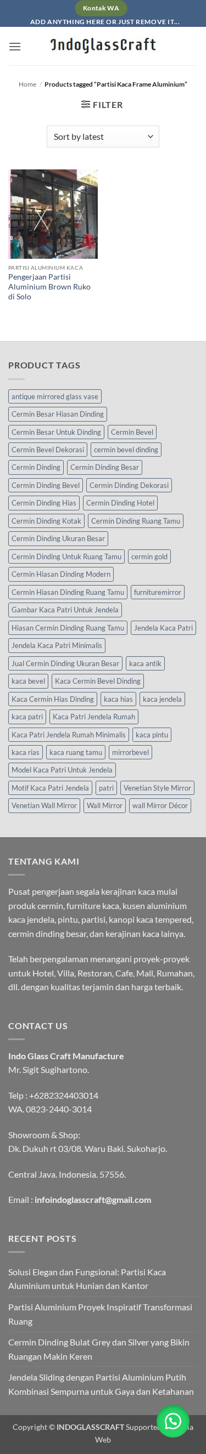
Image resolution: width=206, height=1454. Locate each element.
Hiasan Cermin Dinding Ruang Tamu (68, 627)
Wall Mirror (105, 805)
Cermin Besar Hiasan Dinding (58, 414)
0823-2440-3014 (59, 1109)
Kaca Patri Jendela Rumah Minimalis (69, 734)
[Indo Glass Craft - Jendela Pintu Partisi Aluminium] (103, 46)
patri (106, 787)
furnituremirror (157, 592)
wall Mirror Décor (160, 805)
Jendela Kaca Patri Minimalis (57, 645)
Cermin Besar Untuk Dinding (56, 432)
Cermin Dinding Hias (44, 502)
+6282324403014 (63, 1095)
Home (27, 84)
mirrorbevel (130, 752)
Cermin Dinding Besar (104, 467)
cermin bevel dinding (126, 449)
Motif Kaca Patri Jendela (50, 787)
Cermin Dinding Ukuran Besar (58, 538)
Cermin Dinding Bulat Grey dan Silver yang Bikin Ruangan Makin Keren (99, 1349)
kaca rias (26, 752)
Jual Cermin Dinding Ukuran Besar (65, 663)
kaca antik (145, 663)
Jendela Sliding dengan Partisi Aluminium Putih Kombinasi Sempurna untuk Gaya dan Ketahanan (101, 1384)
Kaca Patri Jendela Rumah (94, 716)
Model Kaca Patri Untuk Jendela (62, 769)
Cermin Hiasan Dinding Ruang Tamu (68, 592)
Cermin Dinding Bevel (46, 485)
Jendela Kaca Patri (163, 627)
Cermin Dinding (36, 467)
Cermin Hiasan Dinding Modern (61, 574)
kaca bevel (28, 681)
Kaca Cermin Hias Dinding (53, 699)
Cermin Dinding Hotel (120, 502)
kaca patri (27, 716)
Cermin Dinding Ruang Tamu (135, 520)
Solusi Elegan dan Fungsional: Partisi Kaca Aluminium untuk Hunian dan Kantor (87, 1278)
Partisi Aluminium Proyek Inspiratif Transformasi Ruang (100, 1314)
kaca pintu (152, 734)
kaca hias (118, 699)
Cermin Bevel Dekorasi (48, 449)
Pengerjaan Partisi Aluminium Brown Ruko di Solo (49, 286)
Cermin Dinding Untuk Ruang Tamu (66, 556)
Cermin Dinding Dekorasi (129, 485)
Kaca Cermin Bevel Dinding (98, 681)
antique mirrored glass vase (55, 396)
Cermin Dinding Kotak (46, 520)
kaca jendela (162, 699)
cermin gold (149, 556)
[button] (14, 46)
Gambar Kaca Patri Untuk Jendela (65, 609)
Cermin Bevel (132, 432)
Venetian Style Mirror (157, 787)
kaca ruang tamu (75, 752)
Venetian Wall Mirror (44, 805)
